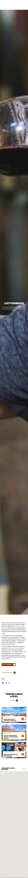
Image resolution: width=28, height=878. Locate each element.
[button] (25, 2)
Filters (24, 768)
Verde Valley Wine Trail (15, 648)
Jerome (12, 651)
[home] (8, 2)
